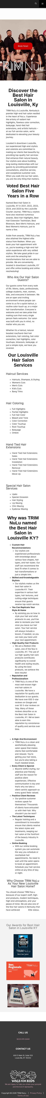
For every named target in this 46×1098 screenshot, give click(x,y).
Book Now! (23, 46)
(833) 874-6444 (23, 1039)
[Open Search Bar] (36, 3)
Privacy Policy (36, 1093)
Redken (24, 910)
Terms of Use (23, 1096)
